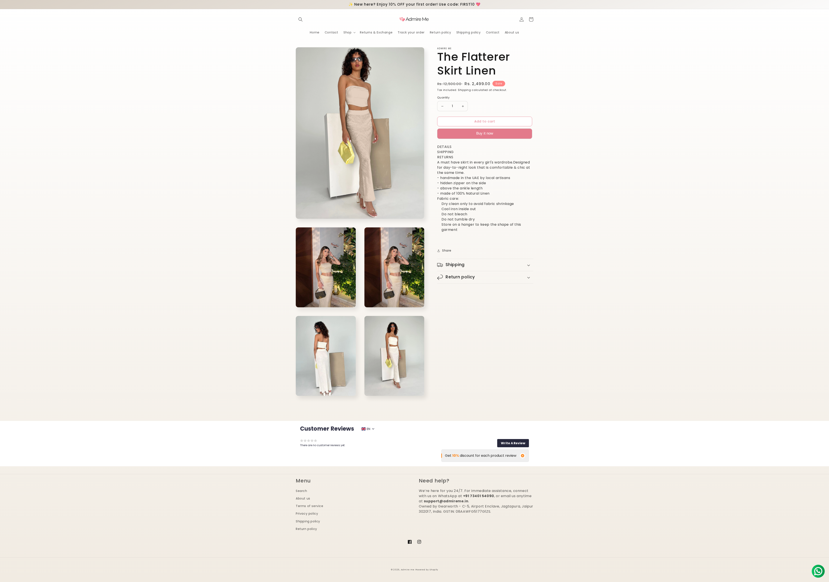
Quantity (443, 98)
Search (301, 491)
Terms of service (309, 506)
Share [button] (446, 251)
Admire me (407, 569)
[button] (300, 19)
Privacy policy (307, 513)
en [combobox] (368, 429)
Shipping (464, 90)
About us (303, 498)
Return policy (306, 529)
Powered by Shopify (426, 569)
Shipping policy (308, 521)
